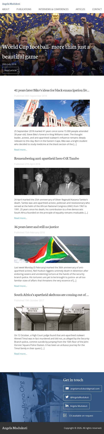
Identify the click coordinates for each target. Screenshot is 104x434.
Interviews (54, 9)
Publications (24, 9)
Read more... (20, 149)
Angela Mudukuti (11, 3)
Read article (10, 70)
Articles (80, 9)
